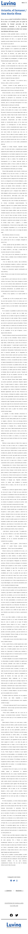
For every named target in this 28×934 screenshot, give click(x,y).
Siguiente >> (19, 890)
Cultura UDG (14, 905)
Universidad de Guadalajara (14, 903)
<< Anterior (8, 890)
